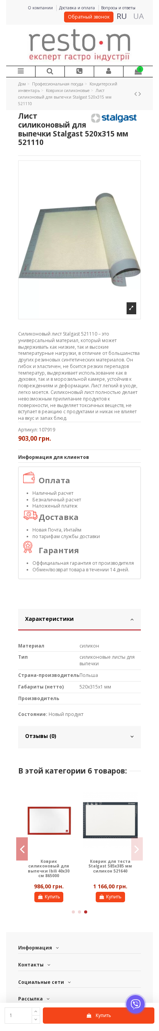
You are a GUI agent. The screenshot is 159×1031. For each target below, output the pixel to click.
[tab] (79, 620)
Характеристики (49, 618)
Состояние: (32, 714)
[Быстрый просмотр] (71, 795)
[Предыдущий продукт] (136, 93)
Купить (52, 896)
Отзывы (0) (40, 736)
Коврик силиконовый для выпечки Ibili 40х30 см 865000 (48, 868)
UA (138, 16)
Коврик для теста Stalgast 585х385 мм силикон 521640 (110, 866)
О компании (41, 7)
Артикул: (28, 430)
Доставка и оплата (77, 7)
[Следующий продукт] (140, 93)
